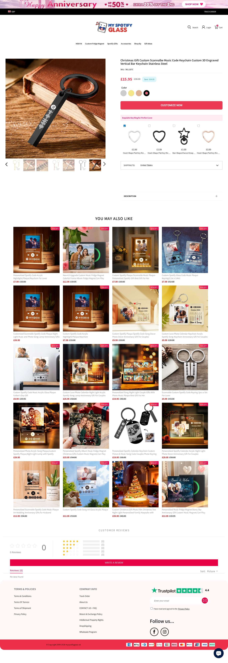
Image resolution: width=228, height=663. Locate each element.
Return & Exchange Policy (90, 614)
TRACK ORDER (210, 11)
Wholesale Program (88, 631)
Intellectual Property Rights (91, 619)
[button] (192, 27)
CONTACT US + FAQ (88, 608)
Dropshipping (85, 625)
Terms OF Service (21, 602)
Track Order (84, 596)
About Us (83, 602)
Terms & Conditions (22, 596)
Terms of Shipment (22, 608)
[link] (94, 43)
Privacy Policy (20, 614)
